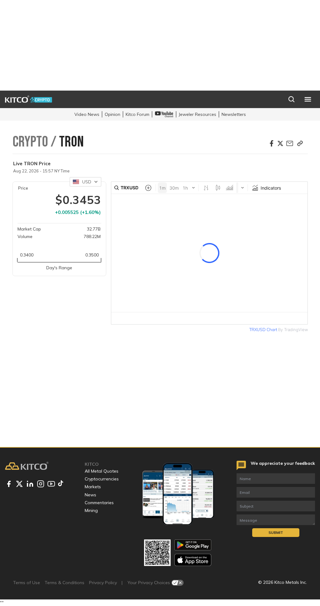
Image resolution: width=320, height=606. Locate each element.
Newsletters (234, 114)
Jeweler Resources (197, 114)
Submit (275, 532)
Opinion (112, 114)
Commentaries (99, 502)
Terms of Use (26, 582)
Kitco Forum (137, 114)
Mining (91, 510)
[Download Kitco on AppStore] (192, 560)
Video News (86, 114)
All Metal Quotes (101, 471)
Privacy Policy (103, 582)
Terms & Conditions (64, 582)
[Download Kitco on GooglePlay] (192, 544)
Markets (93, 486)
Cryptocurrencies (102, 479)
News (90, 495)
